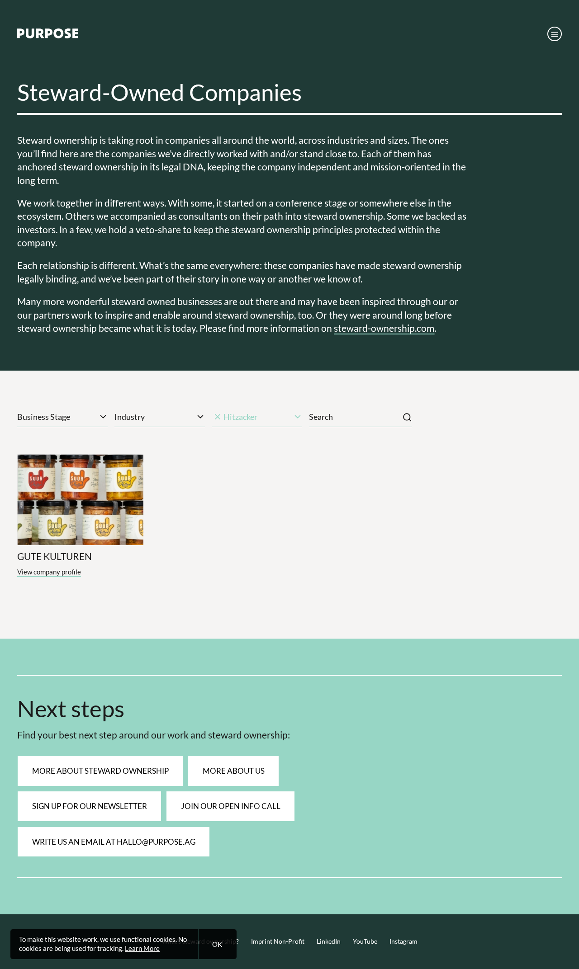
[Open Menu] (554, 34)
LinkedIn (329, 941)
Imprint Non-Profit (277, 941)
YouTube (365, 941)
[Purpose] (47, 36)
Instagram (403, 941)
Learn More (142, 948)
